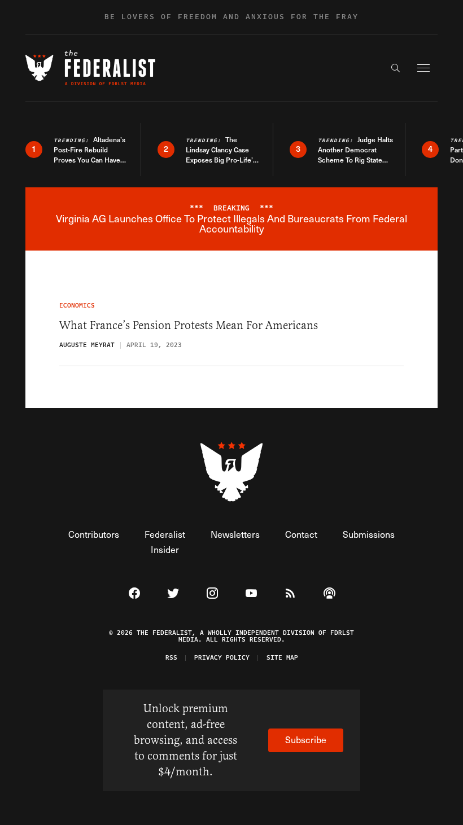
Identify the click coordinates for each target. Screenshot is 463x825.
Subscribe (305, 739)
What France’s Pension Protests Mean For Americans (188, 325)
